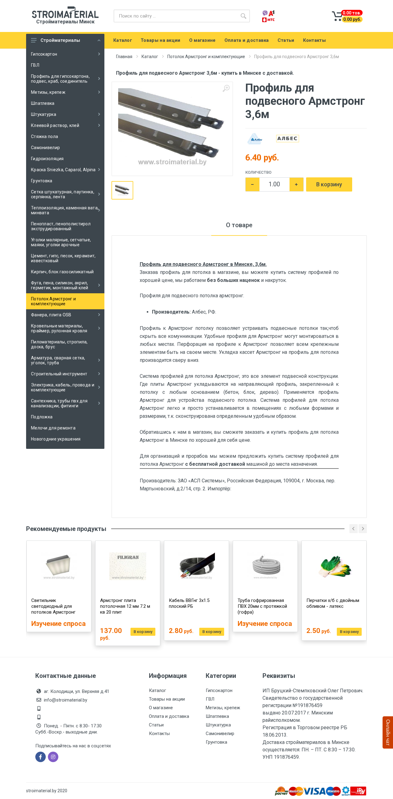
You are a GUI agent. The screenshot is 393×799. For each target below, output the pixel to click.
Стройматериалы (60, 40)
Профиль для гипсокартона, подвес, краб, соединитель (60, 79)
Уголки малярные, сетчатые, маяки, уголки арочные (61, 242)
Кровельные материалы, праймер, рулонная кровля (59, 328)
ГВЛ (35, 65)
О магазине (161, 707)
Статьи (156, 725)
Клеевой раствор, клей (55, 125)
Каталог (150, 56)
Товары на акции (167, 699)
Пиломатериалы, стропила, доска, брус (59, 344)
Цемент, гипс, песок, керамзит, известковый (63, 258)
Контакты (159, 733)
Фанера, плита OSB (51, 314)
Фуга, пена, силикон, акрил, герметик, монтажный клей (59, 285)
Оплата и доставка (169, 716)
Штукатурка (43, 114)
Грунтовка (42, 180)
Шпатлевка (43, 103)
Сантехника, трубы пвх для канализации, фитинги (59, 403)
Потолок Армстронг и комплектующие (53, 301)
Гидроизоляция (47, 158)
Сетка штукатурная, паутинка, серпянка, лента (62, 194)
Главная (124, 56)
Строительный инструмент (59, 373)
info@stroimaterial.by (65, 700)
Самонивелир (45, 147)
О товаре (239, 225)
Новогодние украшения (56, 439)
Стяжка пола (44, 136)
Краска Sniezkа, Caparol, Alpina (63, 169)
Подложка (42, 416)
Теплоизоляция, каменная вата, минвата (65, 210)
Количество (258, 172)
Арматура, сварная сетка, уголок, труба (58, 360)
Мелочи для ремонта (53, 427)
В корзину (329, 184)
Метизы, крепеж (48, 92)
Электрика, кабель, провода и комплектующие (62, 387)
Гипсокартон (44, 54)
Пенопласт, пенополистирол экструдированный (61, 226)
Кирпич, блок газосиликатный (62, 271)
